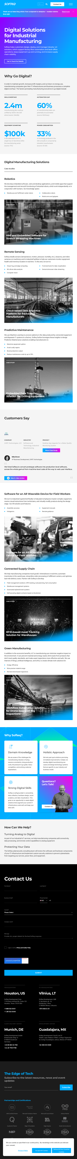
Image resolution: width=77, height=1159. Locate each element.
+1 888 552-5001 (9, 1009)
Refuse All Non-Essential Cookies (61, 1150)
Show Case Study (51, 450)
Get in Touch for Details (15, 61)
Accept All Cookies (41, 1150)
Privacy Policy (23, 1150)
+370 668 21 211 (44, 1009)
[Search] (46, 4)
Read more (66, 11)
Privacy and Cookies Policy (24, 947)
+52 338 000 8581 (45, 1045)
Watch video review (18, 478)
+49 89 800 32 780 (11, 1045)
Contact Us (57, 4)
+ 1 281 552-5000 (10, 1011)
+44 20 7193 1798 (10, 1048)
